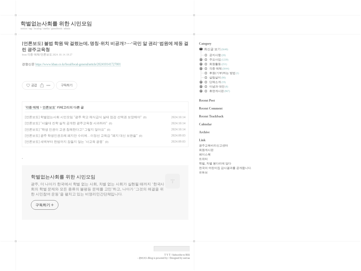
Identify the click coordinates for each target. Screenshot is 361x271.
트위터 (203, 158)
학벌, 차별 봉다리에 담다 (215, 163)
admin (67, 28)
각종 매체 (32, 107)
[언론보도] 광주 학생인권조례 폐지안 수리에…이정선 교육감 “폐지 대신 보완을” (81, 135)
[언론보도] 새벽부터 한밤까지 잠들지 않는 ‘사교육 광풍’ (64, 142)
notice (24, 28)
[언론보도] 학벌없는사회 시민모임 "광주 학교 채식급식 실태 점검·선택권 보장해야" (83, 117)
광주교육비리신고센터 (213, 145)
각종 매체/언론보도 (39, 54)
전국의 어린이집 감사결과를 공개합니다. (225, 167)
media (46, 28)
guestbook (56, 28)
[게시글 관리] (48, 85)
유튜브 (203, 172)
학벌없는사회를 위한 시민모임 (56, 23)
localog (37, 28)
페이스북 (205, 154)
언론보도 (49, 107)
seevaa (186, 258)
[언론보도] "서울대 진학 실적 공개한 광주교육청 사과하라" (66, 123)
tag (30, 28)
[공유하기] (42, 85)
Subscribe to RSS (181, 255)
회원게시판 (206, 149)
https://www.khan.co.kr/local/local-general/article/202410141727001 (78, 64)
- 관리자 (141, 258)
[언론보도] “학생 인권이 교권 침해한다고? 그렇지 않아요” (65, 129)
